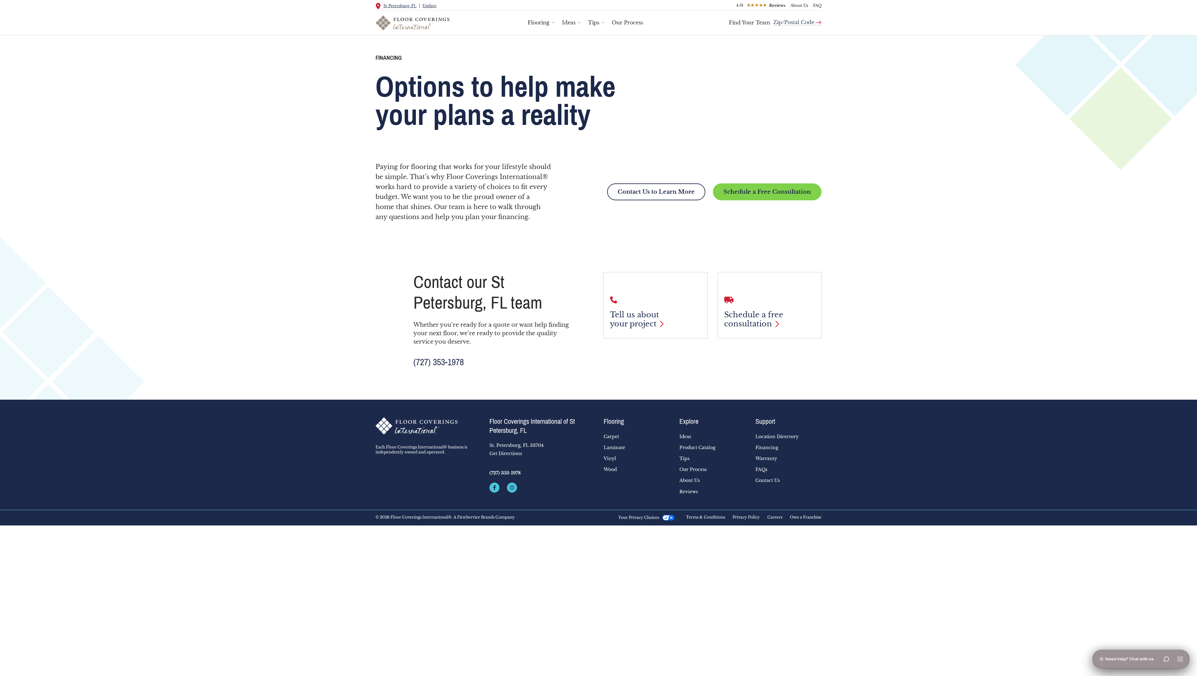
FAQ (817, 5)
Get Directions (505, 453)
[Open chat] (1166, 659)
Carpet (611, 436)
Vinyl (610, 458)
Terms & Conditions (705, 517)
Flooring (539, 22)
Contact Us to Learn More (656, 191)
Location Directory (777, 436)
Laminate (614, 447)
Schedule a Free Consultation (767, 191)
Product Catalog (697, 447)
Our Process (627, 22)
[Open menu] (1180, 659)
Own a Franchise (805, 517)
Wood (610, 469)
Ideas (568, 22)
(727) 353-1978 (438, 362)
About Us (799, 5)
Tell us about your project (634, 319)
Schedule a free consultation (753, 319)
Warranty (766, 458)
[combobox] (797, 19)
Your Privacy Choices (638, 517)
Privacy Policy (746, 517)
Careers (774, 517)
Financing (766, 447)
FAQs (761, 469)
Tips (593, 22)
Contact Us (767, 480)
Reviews (688, 491)
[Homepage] (427, 426)
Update (429, 5)
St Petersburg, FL (400, 5)
